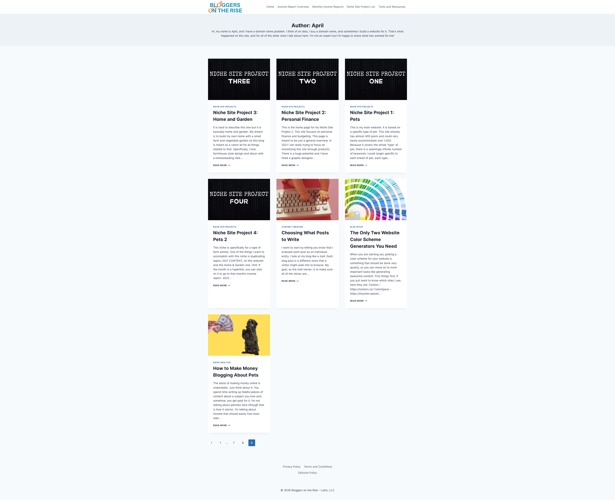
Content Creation (292, 227)
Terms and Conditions (318, 466)
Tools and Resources (391, 6)
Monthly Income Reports (328, 6)
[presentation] (239, 79)
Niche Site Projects (224, 106)
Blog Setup (356, 227)
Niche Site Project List (361, 6)
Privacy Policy (291, 466)
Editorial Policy (307, 472)
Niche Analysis (222, 362)
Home (270, 6)
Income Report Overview (293, 6)
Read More (221, 165)
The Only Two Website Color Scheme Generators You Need (375, 239)
